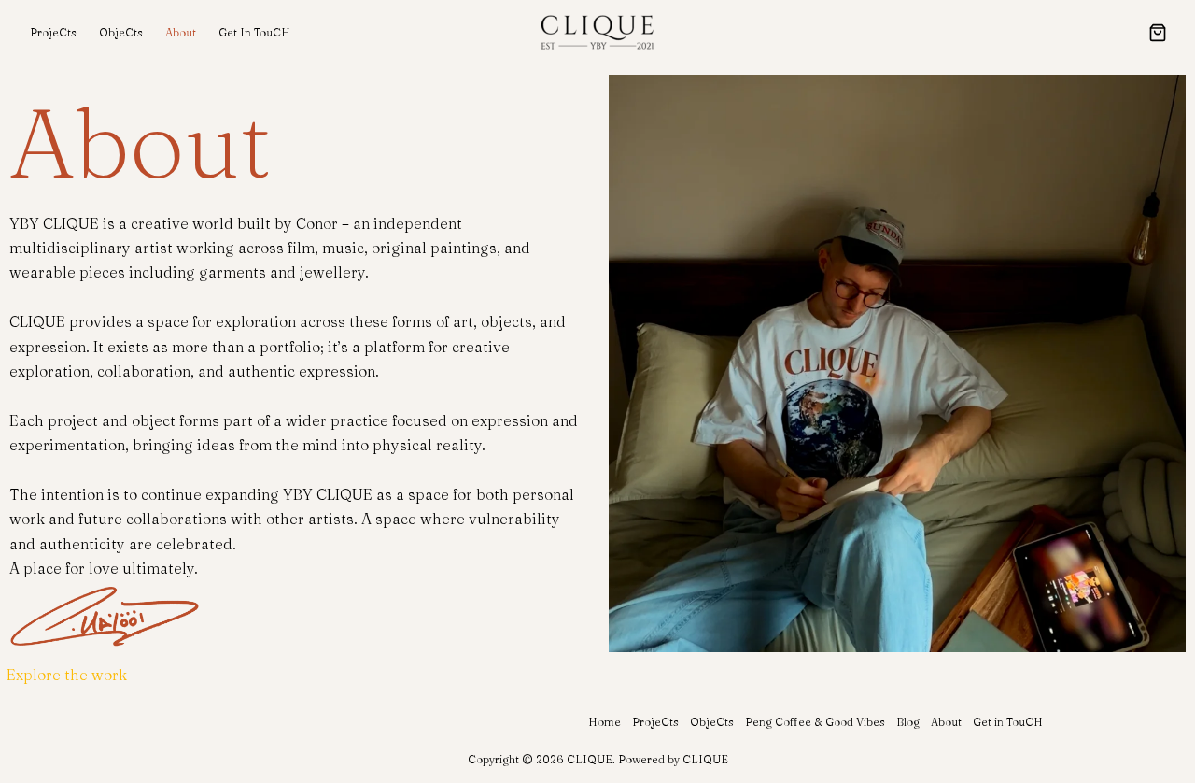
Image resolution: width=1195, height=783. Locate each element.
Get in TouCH (254, 32)
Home (604, 722)
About (180, 32)
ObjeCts (121, 32)
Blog (908, 722)
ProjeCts (53, 32)
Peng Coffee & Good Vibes (815, 722)
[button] (1157, 34)
